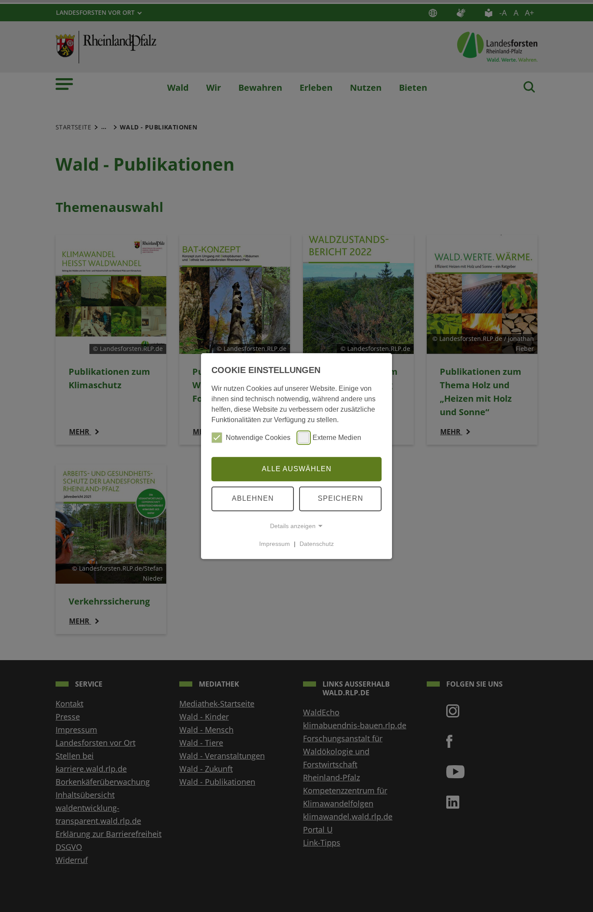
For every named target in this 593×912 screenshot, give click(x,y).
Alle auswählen (297, 469)
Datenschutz (317, 543)
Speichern (340, 498)
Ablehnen (253, 498)
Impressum (274, 543)
